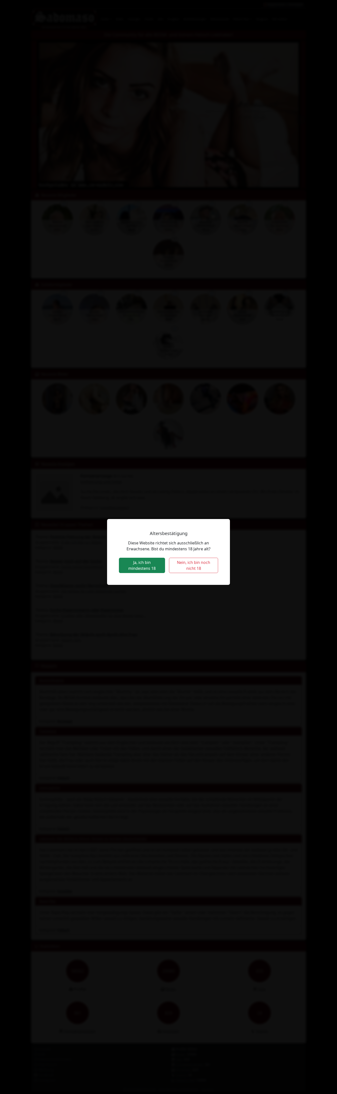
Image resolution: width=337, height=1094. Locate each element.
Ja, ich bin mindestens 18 (142, 565)
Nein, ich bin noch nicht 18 (193, 565)
